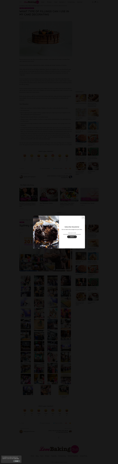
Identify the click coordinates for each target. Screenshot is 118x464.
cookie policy (16, 458)
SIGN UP (72, 236)
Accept (16, 461)
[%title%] (83, 217)
